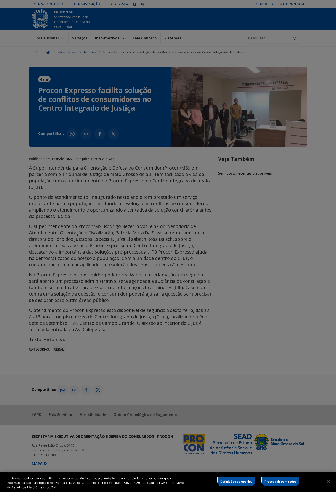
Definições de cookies (236, 481)
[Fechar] (329, 481)
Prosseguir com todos (280, 481)
